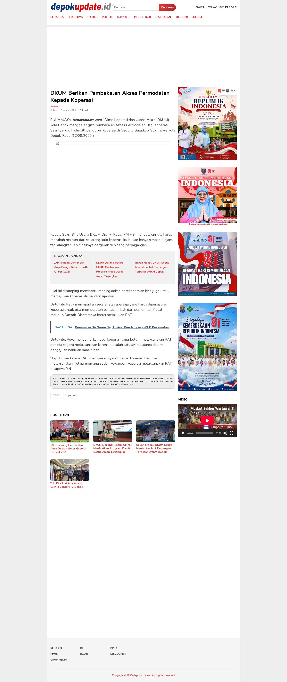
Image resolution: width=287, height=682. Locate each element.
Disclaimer (118, 654)
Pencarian (167, 7)
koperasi (70, 395)
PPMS (54, 654)
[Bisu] (225, 433)
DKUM (56, 395)
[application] (207, 420)
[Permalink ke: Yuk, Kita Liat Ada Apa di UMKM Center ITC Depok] (69, 470)
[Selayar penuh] (232, 433)
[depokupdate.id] (81, 7)
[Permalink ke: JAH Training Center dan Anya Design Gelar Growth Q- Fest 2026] (69, 431)
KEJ (82, 648)
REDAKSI (56, 648)
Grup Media (58, 660)
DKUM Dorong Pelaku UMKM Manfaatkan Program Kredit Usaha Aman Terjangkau (112, 448)
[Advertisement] (143, 54)
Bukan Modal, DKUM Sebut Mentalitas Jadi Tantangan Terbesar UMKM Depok (152, 267)
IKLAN (84, 654)
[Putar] (183, 433)
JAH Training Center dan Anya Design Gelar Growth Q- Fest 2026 (71, 267)
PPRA (114, 648)
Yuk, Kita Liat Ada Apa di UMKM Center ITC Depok (66, 485)
